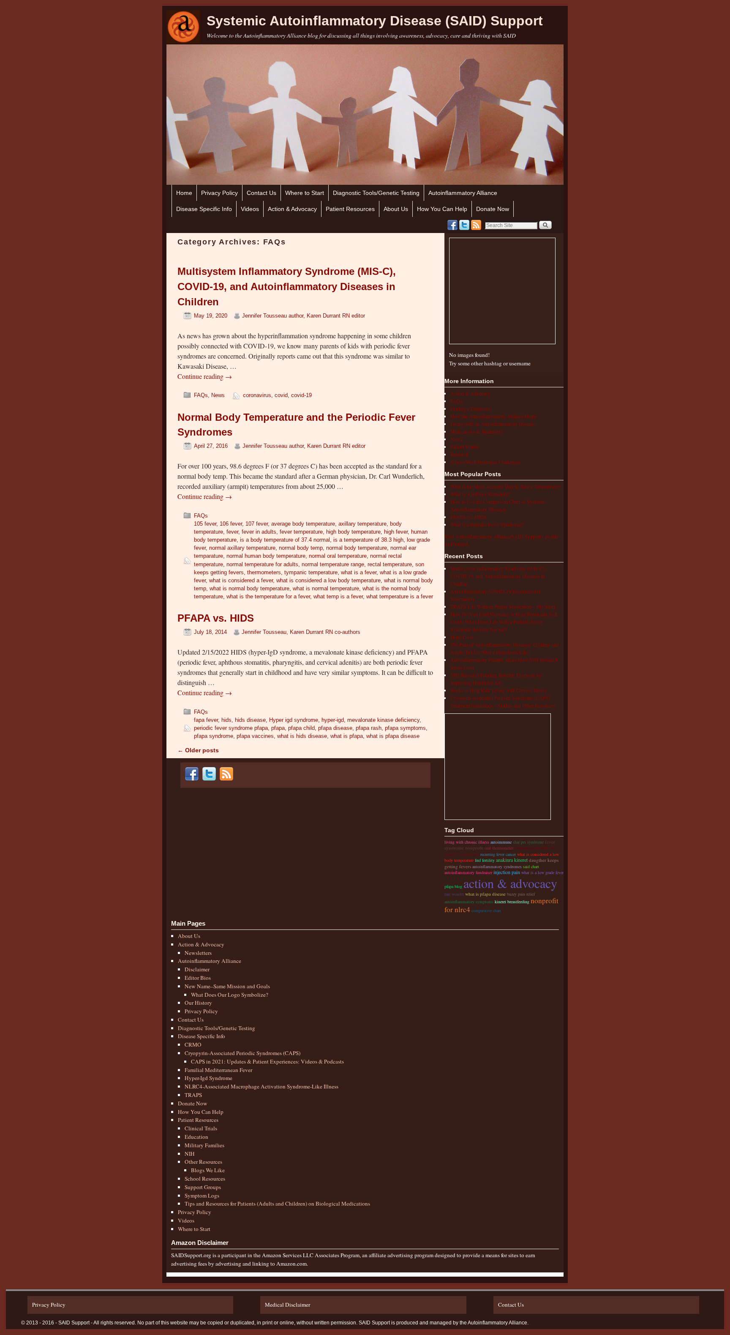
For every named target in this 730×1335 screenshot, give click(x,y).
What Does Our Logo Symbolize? (229, 994)
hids (226, 720)
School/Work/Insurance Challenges (485, 461)
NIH (190, 1153)
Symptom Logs (202, 1195)
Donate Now (492, 209)
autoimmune (501, 842)
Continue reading (204, 376)
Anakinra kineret (512, 859)
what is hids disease (302, 736)
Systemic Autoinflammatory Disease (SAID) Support (375, 20)
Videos (250, 209)
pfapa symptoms (405, 728)
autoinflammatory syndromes (497, 866)
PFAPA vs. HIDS (215, 618)
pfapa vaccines (255, 736)
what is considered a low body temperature (328, 580)
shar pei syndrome (528, 842)
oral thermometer (499, 848)
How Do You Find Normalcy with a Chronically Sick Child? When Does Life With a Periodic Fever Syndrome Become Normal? (504, 622)
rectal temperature (390, 564)
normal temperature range (333, 564)
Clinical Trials (201, 1128)
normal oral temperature (338, 556)
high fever (396, 532)
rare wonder (454, 894)
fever (232, 532)
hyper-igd (332, 720)
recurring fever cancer (498, 854)
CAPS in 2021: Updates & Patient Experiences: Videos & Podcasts (267, 1061)
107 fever (256, 524)
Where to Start (304, 192)
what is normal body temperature (249, 588)
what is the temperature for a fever (268, 596)
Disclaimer (197, 969)
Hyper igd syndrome (293, 720)
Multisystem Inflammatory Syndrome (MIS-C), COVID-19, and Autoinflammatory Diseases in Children (286, 286)
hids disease (250, 720)
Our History (198, 1002)
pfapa (278, 728)
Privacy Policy (219, 192)
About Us (396, 209)
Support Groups (203, 1187)
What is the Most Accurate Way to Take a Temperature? (505, 486)
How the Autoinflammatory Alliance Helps (493, 416)
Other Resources (203, 1161)
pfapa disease (335, 728)
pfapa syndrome (213, 736)
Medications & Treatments (476, 431)
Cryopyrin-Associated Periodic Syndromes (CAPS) (242, 1053)
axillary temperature (362, 524)
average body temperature (303, 524)
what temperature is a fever (399, 596)
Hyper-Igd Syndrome (208, 1078)
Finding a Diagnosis (470, 408)
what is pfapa (346, 736)
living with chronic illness (466, 842)
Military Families (204, 1145)
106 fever (231, 524)
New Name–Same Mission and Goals (227, 986)
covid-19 (301, 395)
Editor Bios (198, 977)
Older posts (198, 750)
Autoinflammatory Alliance (462, 192)
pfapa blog (453, 886)
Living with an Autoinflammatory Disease (492, 423)
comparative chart (486, 910)
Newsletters (198, 953)
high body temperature (353, 532)
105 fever (205, 524)
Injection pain (506, 872)
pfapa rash (368, 728)
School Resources (205, 1178)
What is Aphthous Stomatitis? (480, 494)
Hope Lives (462, 636)
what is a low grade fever (542, 872)
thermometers (264, 572)
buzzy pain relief (521, 894)
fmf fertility (485, 860)
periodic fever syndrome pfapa (231, 728)
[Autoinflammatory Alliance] (183, 27)
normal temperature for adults (262, 564)
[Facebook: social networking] (452, 225)
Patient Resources (350, 209)
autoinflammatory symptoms (468, 902)
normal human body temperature (265, 556)
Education (196, 1136)
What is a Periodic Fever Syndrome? (486, 524)
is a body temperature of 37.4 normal (285, 540)
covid (281, 395)
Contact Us (261, 192)
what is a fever (358, 572)
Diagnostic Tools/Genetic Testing (376, 192)
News (218, 395)
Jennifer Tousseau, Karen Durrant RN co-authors (301, 632)
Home (184, 192)
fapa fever (206, 720)
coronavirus (257, 395)
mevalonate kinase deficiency (383, 720)
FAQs (201, 395)
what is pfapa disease (392, 736)
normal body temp (301, 548)
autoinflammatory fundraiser (468, 872)
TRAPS (193, 1095)
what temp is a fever (338, 596)
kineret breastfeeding (512, 902)
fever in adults (259, 532)
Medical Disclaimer (287, 1304)
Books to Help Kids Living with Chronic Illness (498, 690)
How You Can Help (442, 209)
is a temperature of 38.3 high (368, 540)
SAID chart (531, 866)
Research (459, 454)
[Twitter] (464, 225)
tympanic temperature (311, 572)
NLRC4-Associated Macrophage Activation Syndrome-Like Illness (261, 1086)
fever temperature (301, 532)
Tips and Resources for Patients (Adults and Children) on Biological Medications (277, 1203)
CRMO (193, 1044)
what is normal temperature (326, 588)
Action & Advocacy (292, 209)
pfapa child (301, 728)
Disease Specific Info (204, 209)
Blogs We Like (208, 1170)
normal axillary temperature (242, 548)
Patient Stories (464, 446)
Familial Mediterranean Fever (218, 1070)
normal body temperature (356, 548)
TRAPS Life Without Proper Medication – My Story (503, 606)
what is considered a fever (241, 580)
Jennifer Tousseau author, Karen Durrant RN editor (303, 316)
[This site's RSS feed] (476, 225)
